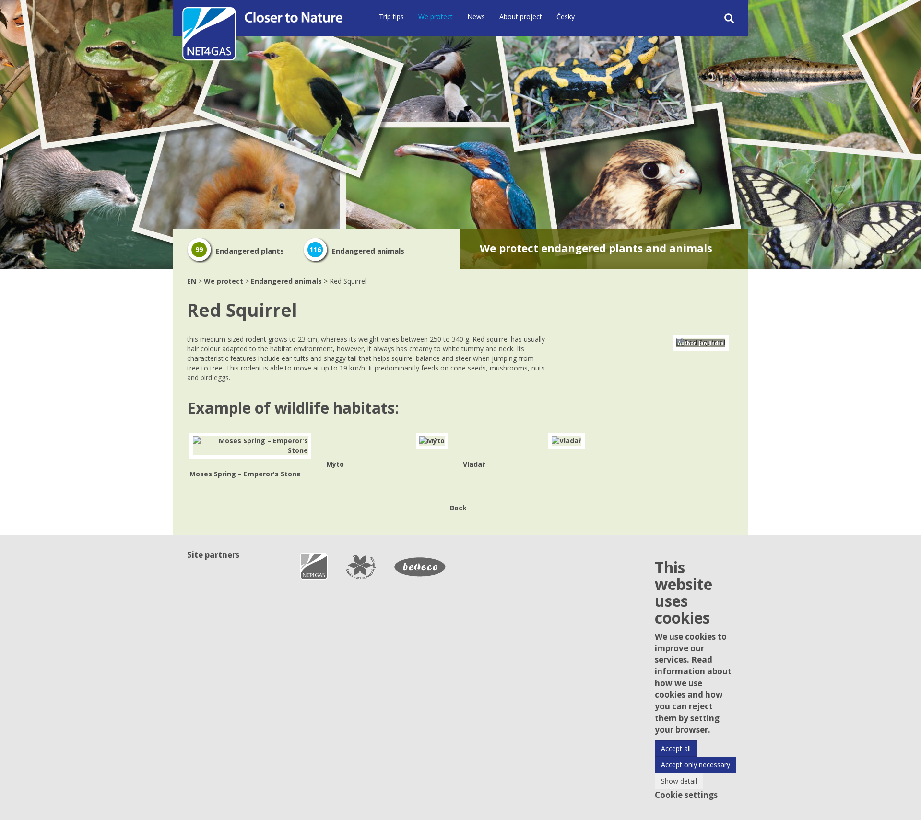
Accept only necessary (695, 764)
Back (458, 507)
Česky (565, 16)
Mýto (335, 464)
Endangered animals (356, 250)
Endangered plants (239, 250)
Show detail (679, 780)
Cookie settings (686, 794)
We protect (435, 16)
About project (520, 16)
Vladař (474, 464)
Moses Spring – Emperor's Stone (245, 473)
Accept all (676, 748)
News (476, 16)
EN (191, 281)
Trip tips (391, 16)
